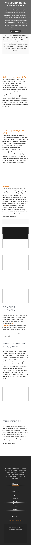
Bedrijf (15, 506)
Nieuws (15, 509)
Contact (15, 504)
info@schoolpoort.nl (16, 520)
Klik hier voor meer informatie (19, 27)
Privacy (15, 501)
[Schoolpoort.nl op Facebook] (9, 535)
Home (15, 496)
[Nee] (29, 17)
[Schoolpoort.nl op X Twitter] (22, 535)
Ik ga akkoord (15, 31)
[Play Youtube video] (15, 241)
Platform (15, 498)
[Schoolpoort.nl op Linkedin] (18, 535)
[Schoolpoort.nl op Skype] (13, 535)
